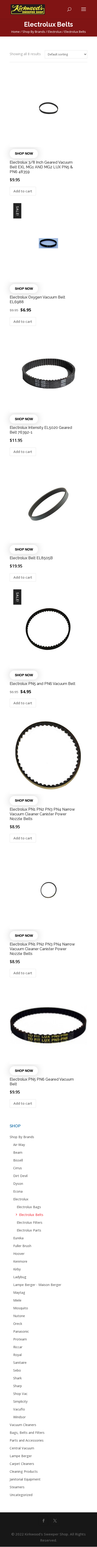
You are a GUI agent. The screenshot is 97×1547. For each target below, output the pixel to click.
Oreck (17, 1323)
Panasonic (21, 1331)
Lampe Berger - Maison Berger (37, 1284)
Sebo (17, 1370)
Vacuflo (19, 1409)
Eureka (18, 1238)
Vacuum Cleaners (23, 1425)
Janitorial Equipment (25, 1479)
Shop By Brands (33, 31)
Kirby (17, 1269)
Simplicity (20, 1401)
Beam (17, 1152)
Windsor (19, 1417)
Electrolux (55, 31)
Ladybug (19, 1277)
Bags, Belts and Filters (27, 1432)
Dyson (18, 1183)
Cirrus (17, 1168)
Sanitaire (20, 1362)
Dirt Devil (20, 1176)
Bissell (18, 1160)
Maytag (19, 1292)
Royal (17, 1354)
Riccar (17, 1347)
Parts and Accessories (27, 1440)
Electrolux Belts (31, 1214)
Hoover (18, 1253)
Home (15, 31)
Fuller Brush (22, 1246)
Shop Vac (20, 1393)
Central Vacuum (22, 1448)
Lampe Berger (21, 1456)
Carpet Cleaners (22, 1463)
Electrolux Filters (29, 1222)
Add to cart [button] (22, 191)
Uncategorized (21, 1495)
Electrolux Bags (29, 1207)
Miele (17, 1300)
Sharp (17, 1386)
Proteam (20, 1339)
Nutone (19, 1316)
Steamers (17, 1487)
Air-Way (19, 1144)
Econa (18, 1191)
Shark (17, 1378)
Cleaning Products (24, 1471)
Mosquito (20, 1308)
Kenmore (20, 1261)
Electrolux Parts (29, 1230)
